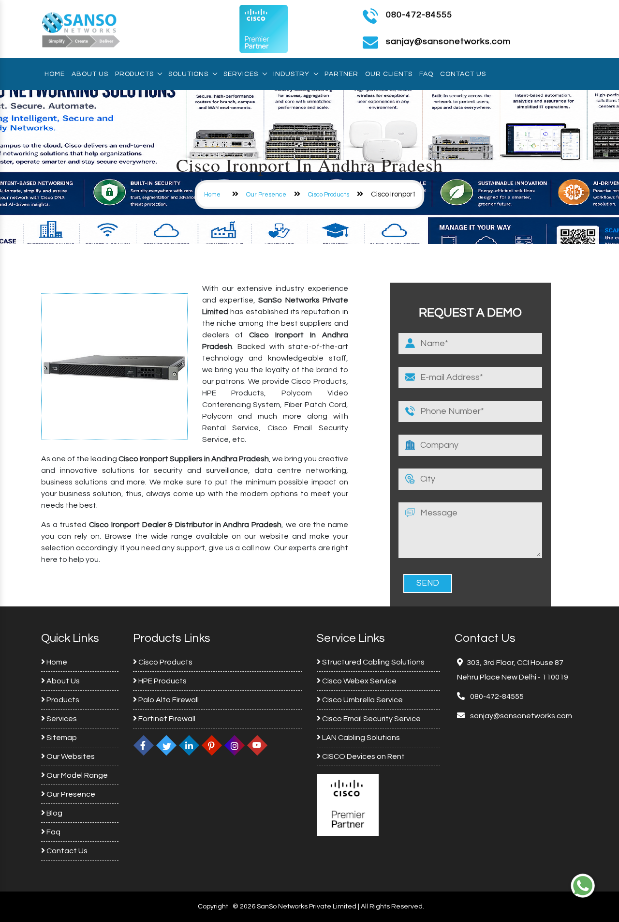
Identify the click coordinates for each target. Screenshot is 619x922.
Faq (426, 74)
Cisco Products (328, 194)
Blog (53, 813)
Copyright (213, 906)
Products (134, 74)
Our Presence (266, 194)
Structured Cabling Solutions (373, 662)
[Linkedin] (189, 745)
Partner (341, 74)
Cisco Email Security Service (371, 719)
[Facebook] (143, 745)
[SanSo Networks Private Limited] (81, 28)
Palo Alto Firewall (168, 700)
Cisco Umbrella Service (362, 700)
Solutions (188, 74)
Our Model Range (76, 775)
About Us (90, 74)
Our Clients (389, 74)
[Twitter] (166, 745)
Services (240, 74)
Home (54, 74)
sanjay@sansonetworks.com (520, 716)
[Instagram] (234, 745)
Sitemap (61, 737)
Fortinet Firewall (166, 719)
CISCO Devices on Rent (363, 756)
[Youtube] (257, 745)
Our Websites (70, 756)
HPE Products (162, 681)
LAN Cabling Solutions (360, 737)
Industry (291, 74)
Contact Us (463, 74)
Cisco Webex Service (359, 681)
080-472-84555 (419, 14)
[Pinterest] (212, 745)
